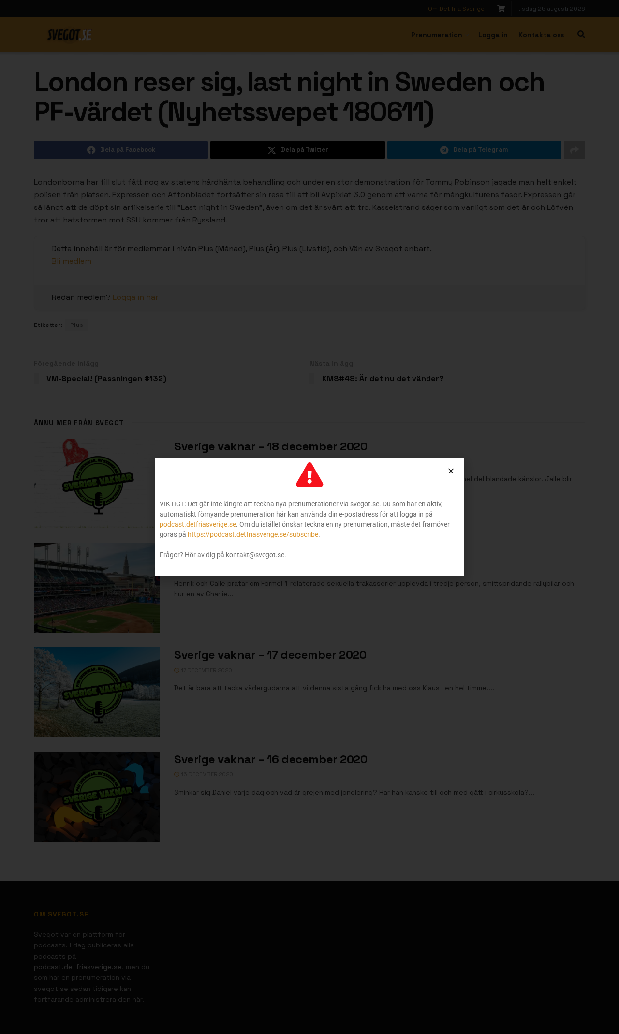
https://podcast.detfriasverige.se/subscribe (253, 534)
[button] (451, 470)
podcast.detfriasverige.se (198, 524)
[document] (309, 517)
